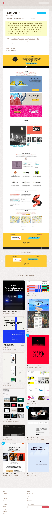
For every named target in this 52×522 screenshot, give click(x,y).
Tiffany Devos (30, 293)
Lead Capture (15, 38)
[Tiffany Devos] (38, 286)
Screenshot (41, 12)
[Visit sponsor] (24, 311)
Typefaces (5, 498)
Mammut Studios (31, 474)
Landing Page (30, 367)
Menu (7, 2)
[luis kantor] (14, 430)
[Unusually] (38, 421)
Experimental (11, 421)
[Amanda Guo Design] (14, 403)
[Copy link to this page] (19, 13)
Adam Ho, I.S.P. (31, 402)
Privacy (44, 518)
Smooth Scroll (24, 40)
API (28, 496)
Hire (28, 495)
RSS (4, 513)
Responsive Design (16, 40)
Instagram (5, 507)
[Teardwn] (38, 313)
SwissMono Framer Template (35, 366)
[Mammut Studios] (38, 457)
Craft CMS (13, 48)
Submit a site (30, 493)
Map (38, 38)
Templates (5, 496)
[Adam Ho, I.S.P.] (38, 385)
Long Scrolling (32, 38)
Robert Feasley (7, 383)
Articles (4, 500)
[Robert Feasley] (14, 367)
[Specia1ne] (14, 331)
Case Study (5, 421)
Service (14, 349)
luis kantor (5, 437)
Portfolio (12, 43)
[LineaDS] (14, 457)
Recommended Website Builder (9, 313)
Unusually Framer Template (34, 438)
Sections (4, 495)
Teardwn (29, 330)
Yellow (12, 46)
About (48, 518)
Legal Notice (38, 518)
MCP (28, 498)
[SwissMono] (38, 349)
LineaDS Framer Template (9, 474)
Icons (26, 38)
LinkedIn (4, 509)
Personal (29, 295)
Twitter (4, 506)
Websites (5, 493)
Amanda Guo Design (8, 419)
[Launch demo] (48, 366)
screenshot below (17, 27)
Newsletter (21, 38)
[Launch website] (48, 294)
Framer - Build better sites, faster (11, 311)
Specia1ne (5, 347)
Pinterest (5, 511)
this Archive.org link (22, 31)
